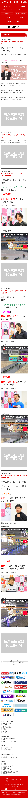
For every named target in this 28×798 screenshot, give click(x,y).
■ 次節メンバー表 (6, 728)
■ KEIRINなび (5, 768)
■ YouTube (4, 756)
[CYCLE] (21, 706)
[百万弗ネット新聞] (7, 673)
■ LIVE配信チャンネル (7, 730)
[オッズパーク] (7, 687)
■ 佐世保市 (4, 773)
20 (19, 662)
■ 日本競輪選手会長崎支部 (8, 738)
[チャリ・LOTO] (21, 687)
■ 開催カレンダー (6, 723)
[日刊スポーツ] (21, 678)
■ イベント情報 (5, 726)
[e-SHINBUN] (7, 683)
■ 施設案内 (4, 731)
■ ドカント (4, 764)
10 (15, 662)
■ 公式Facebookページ (7, 747)
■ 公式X (3, 748)
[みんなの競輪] (7, 701)
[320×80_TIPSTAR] (7, 696)
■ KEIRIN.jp (4, 763)
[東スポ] (21, 673)
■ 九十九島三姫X (5, 750)
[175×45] (21, 701)
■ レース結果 (5, 724)
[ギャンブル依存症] (7, 710)
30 (22, 662)
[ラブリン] (7, 715)
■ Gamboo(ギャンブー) (7, 766)
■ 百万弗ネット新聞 (6, 770)
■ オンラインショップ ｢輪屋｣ (9, 741)
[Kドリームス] (7, 692)
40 (24, 662)
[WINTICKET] (21, 692)
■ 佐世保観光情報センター (8, 772)
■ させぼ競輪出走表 (6, 727)
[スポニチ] (7, 678)
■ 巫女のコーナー (6, 740)
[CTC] (21, 683)
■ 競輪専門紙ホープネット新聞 (9, 771)
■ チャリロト (5, 767)
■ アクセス (4, 732)
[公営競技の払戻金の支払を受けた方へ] (7, 706)
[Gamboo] (21, 696)
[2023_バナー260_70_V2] (21, 710)
